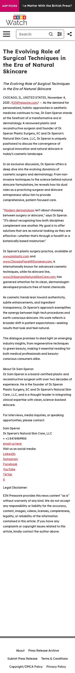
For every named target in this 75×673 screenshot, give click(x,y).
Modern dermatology (19, 210)
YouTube (9, 469)
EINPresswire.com (24, 102)
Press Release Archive (43, 650)
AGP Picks (9, 6)
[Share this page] (69, 34)
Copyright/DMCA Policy (26, 666)
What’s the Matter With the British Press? (41, 6)
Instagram (10, 459)
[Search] (50, 34)
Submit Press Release (22, 658)
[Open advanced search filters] (59, 34)
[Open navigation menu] (6, 34)
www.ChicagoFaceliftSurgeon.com (27, 261)
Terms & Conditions (54, 658)
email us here (12, 443)
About (20, 650)
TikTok (7, 474)
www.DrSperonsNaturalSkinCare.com (29, 277)
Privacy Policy (56, 666)
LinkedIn (9, 454)
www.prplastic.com (16, 256)
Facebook (10, 464)
